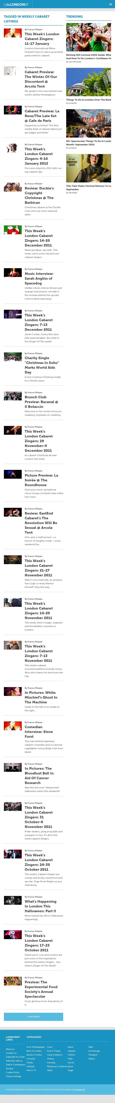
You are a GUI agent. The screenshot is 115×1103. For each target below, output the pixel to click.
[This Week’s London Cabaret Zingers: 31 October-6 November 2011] (13, 821)
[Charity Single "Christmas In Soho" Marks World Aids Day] (13, 367)
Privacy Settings (13, 1076)
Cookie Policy (12, 1072)
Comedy (31, 1058)
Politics (71, 1055)
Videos (91, 1058)
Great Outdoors (54, 1055)
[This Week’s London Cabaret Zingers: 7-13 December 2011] (13, 326)
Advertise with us (14, 1061)
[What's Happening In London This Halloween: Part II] (13, 908)
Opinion (71, 1051)
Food (49, 1047)
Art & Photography (36, 1047)
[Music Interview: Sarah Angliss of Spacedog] (13, 284)
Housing (51, 1062)
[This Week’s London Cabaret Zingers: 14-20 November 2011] (13, 615)
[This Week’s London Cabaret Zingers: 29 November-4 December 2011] (13, 443)
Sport (70, 1066)
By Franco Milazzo (33, 30)
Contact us (11, 1053)
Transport (92, 1055)
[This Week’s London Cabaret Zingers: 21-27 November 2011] (13, 572)
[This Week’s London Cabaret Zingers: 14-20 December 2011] (13, 242)
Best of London (34, 1051)
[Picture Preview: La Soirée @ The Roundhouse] (13, 484)
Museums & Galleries (57, 1066)
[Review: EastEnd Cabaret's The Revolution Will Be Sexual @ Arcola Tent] (13, 527)
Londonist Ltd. (79, 1090)
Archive (9, 1068)
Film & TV (31, 1070)
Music (50, 1070)
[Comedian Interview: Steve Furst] (13, 737)
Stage (70, 1070)
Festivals (31, 1066)
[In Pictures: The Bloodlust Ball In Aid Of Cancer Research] (13, 778)
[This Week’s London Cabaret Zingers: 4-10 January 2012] (13, 159)
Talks (90, 1047)
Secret (71, 1062)
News (70, 1047)
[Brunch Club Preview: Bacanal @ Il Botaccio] (13, 404)
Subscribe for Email (15, 1057)
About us (10, 1049)
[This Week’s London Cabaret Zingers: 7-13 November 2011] (13, 659)
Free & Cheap (53, 1051)
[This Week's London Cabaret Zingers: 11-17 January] (13, 43)
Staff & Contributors (15, 1064)
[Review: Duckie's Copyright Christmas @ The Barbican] (13, 199)
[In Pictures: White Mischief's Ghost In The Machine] (13, 699)
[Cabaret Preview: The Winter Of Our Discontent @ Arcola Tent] (13, 81)
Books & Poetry (34, 1055)
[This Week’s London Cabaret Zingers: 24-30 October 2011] (13, 868)
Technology (94, 1051)
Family (30, 1062)
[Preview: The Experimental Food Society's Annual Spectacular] (13, 992)
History (50, 1058)
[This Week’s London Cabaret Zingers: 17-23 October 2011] (13, 948)
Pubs (70, 1058)
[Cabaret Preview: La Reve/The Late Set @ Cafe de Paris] (13, 120)
